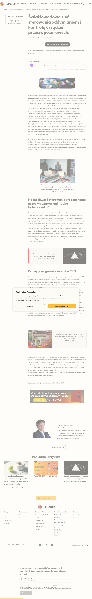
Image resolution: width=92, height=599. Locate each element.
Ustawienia (30, 306)
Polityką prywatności (34, 300)
